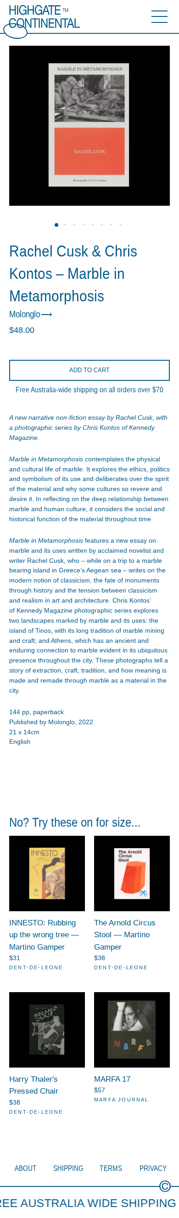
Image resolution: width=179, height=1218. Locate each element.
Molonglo (24, 314)
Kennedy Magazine (45, 610)
